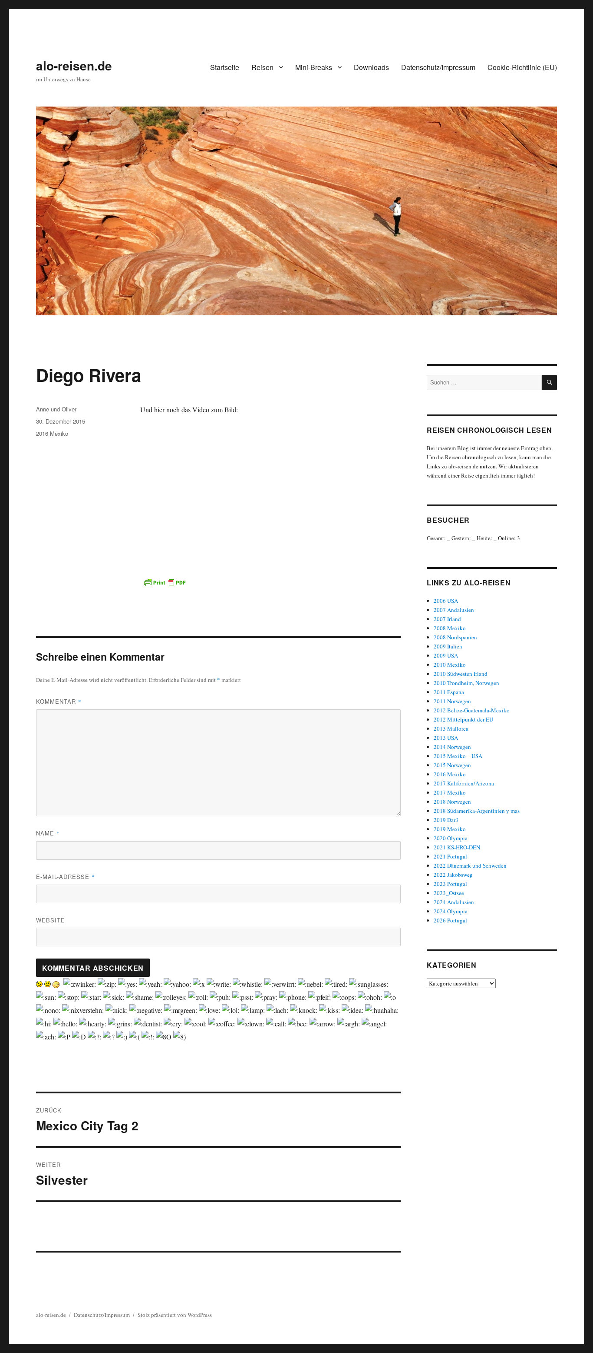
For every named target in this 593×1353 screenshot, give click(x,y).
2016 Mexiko (52, 433)
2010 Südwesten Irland (461, 674)
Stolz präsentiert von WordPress (175, 1315)
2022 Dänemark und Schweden (470, 865)
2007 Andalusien (454, 610)
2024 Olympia (451, 911)
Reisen (262, 67)
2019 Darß (446, 820)
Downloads (371, 67)
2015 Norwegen (452, 765)
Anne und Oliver (56, 409)
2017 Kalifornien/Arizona (464, 783)
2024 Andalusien (454, 902)
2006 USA (446, 601)
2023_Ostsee (449, 893)
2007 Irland (447, 619)
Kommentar (59, 701)
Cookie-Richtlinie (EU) (522, 67)
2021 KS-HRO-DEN (457, 847)
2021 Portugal (450, 856)
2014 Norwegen (452, 747)
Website (50, 920)
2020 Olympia (451, 838)
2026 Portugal (450, 920)
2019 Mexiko (450, 829)
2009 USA (446, 655)
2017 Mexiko (450, 792)
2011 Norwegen (452, 701)
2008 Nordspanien (455, 637)
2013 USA (446, 738)
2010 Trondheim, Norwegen (466, 683)
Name (48, 833)
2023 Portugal (450, 884)
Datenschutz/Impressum (438, 67)
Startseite (224, 67)
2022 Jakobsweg (453, 875)
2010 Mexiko (450, 664)
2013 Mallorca (451, 728)
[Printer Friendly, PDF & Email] (164, 582)
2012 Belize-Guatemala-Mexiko (472, 710)
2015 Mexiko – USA (458, 756)
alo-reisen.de (74, 65)
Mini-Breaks (313, 67)
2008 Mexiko (450, 628)
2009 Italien (448, 646)
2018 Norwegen (452, 801)
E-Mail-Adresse (65, 876)
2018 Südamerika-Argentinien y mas (477, 811)
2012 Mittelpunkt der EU (463, 719)
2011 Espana (449, 692)
